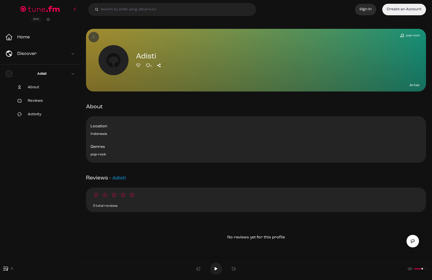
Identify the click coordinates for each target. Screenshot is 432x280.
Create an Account (404, 9)
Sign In (366, 9)
